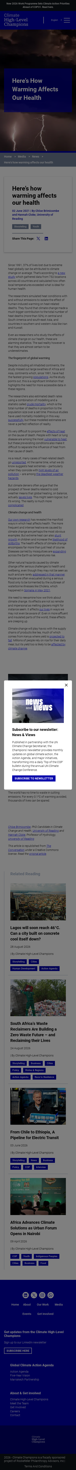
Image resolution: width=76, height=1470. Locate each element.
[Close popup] (66, 685)
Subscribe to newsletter (34, 778)
